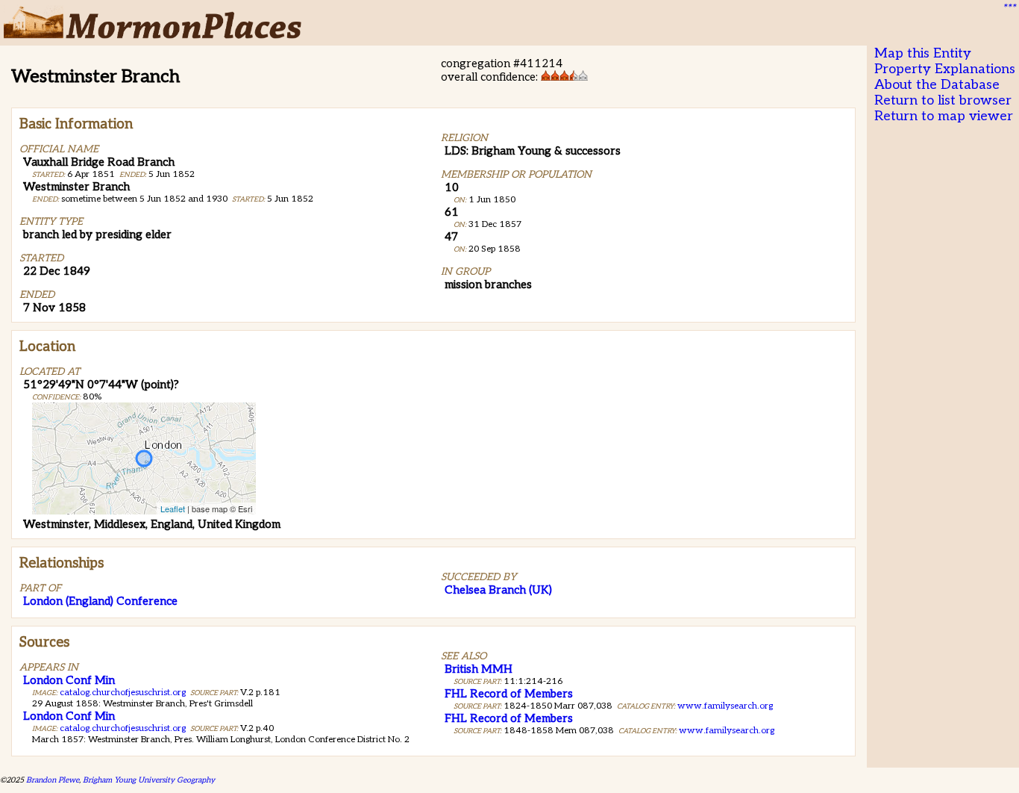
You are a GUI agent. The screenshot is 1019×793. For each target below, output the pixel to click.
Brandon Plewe (52, 780)
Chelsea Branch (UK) (498, 590)
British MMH (478, 669)
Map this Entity (922, 53)
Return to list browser (943, 100)
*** (1008, 8)
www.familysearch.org (725, 706)
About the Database (937, 85)
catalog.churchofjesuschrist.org (123, 692)
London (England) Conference (100, 601)
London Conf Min (69, 680)
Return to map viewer (943, 116)
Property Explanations (944, 69)
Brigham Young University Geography (149, 780)
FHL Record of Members (509, 693)
